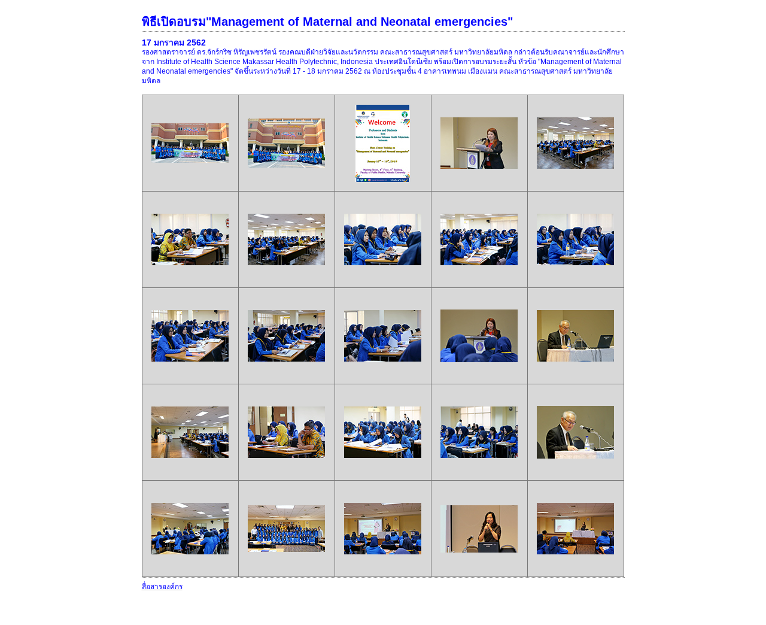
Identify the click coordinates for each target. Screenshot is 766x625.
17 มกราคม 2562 (174, 42)
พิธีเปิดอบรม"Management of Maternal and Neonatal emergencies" (327, 21)
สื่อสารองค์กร (162, 586)
